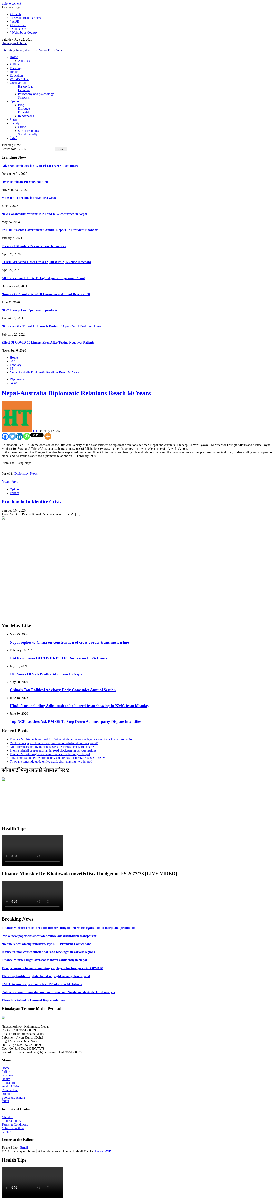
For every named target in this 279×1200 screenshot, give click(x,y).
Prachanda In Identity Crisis (31, 501)
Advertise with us (13, 1128)
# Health (15, 14)
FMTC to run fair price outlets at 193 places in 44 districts (42, 984)
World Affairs (10, 1086)
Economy (16, 68)
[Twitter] (12, 436)
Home (14, 57)
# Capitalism (18, 28)
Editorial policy (11, 1120)
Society (14, 123)
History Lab (25, 86)
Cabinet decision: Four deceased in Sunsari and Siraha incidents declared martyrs (58, 992)
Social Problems (28, 130)
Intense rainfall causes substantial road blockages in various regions (53, 750)
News (13, 383)
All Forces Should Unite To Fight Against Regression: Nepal (43, 278)
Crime (22, 127)
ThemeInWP (102, 1151)
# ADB (14, 21)
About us (24, 60)
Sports (14, 119)
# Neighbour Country (24, 32)
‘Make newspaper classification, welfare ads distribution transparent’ (54, 743)
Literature (24, 90)
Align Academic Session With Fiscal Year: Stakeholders (40, 165)
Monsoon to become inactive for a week (29, 197)
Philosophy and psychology (36, 94)
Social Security (27, 134)
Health (14, 71)
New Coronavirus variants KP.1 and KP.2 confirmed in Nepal (44, 214)
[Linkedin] (19, 436)
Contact (7, 1132)
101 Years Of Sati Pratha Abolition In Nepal (47, 674)
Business (7, 1075)
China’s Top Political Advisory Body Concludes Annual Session (63, 690)
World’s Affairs (19, 79)
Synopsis (24, 97)
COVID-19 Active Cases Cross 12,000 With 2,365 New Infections (46, 262)
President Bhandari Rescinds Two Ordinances (34, 246)
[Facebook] (5, 436)
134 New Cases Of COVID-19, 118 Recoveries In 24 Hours (58, 658)
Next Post (10, 481)
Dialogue (24, 108)
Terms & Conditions (15, 1124)
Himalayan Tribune (14, 43)
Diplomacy (17, 379)
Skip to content (11, 3)
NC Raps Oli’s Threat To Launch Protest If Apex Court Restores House (51, 326)
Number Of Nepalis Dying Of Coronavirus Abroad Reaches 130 (46, 294)
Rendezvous (26, 116)
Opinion (15, 101)
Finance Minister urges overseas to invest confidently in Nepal (50, 754)
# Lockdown (18, 25)
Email (24, 1147)
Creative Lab (18, 83)
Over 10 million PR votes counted (25, 182)
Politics (14, 64)
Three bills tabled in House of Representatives (33, 1000)
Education (16, 75)
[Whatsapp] (26, 436)
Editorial (23, 112)
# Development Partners (25, 17)
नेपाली (13, 138)
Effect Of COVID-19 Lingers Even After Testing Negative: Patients (48, 342)
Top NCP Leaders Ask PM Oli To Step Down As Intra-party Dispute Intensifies (75, 721)
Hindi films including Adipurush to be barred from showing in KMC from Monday (79, 706)
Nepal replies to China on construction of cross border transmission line (69, 642)
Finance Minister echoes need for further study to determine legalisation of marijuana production (71, 739)
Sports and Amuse (13, 1097)
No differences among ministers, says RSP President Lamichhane (52, 746)
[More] (48, 436)
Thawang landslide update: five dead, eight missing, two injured (51, 761)
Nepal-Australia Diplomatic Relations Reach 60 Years (76, 393)
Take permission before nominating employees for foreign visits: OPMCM (57, 757)
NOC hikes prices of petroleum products (29, 310)
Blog (21, 105)
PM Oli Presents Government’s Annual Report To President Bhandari (50, 230)
